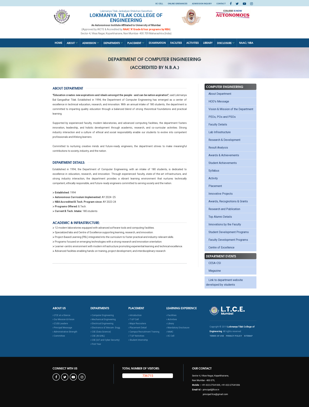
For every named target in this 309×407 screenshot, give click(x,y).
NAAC (170, 331)
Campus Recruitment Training (144, 331)
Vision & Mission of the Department (231, 109)
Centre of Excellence (221, 247)
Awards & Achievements (224, 155)
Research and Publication (224, 209)
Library (208, 43)
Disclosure (224, 43)
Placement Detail (138, 327)
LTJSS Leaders (60, 323)
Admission (89, 43)
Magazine (215, 270)
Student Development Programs (229, 232)
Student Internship (138, 340)
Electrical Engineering (102, 323)
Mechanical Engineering (103, 319)
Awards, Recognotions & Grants (228, 201)
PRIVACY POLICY (234, 336)
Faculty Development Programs (228, 239)
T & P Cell (134, 319)
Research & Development (224, 140)
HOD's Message (219, 101)
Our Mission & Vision (63, 319)
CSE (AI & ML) (98, 336)
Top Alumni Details (220, 216)
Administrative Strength (65, 331)
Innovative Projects (221, 193)
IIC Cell (159, 4)
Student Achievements (223, 163)
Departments (112, 43)
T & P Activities (136, 336)
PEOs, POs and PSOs (222, 117)
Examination (157, 43)
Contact (221, 4)
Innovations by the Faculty (225, 224)
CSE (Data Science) (101, 331)
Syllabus (214, 170)
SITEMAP (248, 336)
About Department (220, 93)
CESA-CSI (215, 263)
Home (58, 43)
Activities (192, 43)
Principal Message (62, 327)
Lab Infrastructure (220, 132)
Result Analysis (218, 147)
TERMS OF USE (217, 336)
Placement (134, 43)
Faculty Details (218, 124)
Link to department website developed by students (224, 282)
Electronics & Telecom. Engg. (106, 327)
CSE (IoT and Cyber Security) (105, 340)
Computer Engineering (102, 315)
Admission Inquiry (202, 4)
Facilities (176, 43)
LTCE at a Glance (61, 315)
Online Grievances (177, 4)
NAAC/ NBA (246, 43)
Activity (213, 178)
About (71, 43)
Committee (59, 336)
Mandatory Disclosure (178, 327)
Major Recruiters (137, 323)
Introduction (135, 315)
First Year (96, 344)
